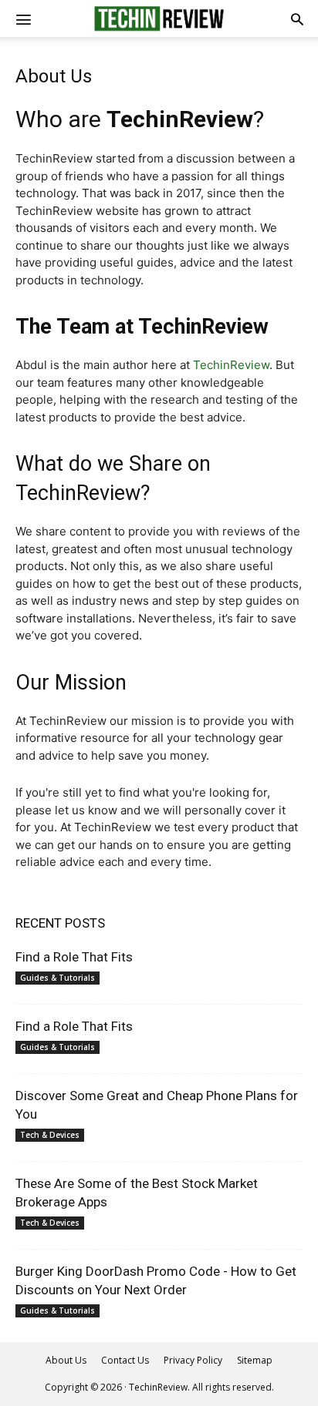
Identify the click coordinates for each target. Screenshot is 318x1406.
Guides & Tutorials (57, 977)
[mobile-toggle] (23, 18)
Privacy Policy (193, 1360)
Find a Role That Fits (74, 957)
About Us (66, 1360)
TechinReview (231, 364)
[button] (297, 18)
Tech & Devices (50, 1134)
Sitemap (254, 1360)
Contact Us (125, 1360)
